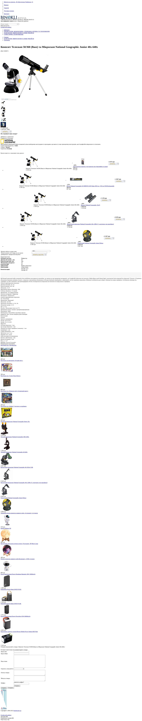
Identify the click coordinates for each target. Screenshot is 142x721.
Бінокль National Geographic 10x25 (90, 205)
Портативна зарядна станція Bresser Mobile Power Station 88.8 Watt (19, 631)
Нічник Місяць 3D (6, 528)
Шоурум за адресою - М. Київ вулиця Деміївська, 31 (18, 2)
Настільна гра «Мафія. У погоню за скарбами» (14, 406)
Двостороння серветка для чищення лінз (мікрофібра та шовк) (90, 166)
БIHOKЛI (6, 30)
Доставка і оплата (9, 11)
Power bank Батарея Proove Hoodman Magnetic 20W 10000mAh (18, 574)
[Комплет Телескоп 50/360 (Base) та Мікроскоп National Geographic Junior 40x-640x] (25, 100)
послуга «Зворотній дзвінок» (15, 21)
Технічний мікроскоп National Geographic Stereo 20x (15, 421)
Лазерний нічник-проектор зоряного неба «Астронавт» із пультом (19, 513)
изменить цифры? (19, 682)
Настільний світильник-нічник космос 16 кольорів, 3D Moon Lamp (19, 543)
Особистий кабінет (6, 27)
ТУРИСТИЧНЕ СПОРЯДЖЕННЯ (13, 34)
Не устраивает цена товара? (9, 133)
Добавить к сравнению (7, 136)
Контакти (6, 14)
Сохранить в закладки (7, 138)
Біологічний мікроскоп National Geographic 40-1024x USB (17, 467)
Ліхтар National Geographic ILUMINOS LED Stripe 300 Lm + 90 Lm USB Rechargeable (90, 186)
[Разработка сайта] (4, 709)
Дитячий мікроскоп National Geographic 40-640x (14, 452)
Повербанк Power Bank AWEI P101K (11, 589)
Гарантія (6, 8)
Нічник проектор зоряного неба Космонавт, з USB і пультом (17, 559)
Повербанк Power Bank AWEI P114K (11, 603)
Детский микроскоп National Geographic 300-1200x (15, 437)
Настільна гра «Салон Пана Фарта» (11, 375)
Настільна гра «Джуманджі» (9, 345)
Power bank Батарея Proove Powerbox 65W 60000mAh (15, 616)
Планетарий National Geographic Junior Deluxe (90, 243)
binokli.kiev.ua (17, 710)
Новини (6, 5)
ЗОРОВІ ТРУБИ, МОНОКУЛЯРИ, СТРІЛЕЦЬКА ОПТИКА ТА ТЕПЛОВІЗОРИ (27, 31)
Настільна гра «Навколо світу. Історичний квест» (14, 391)
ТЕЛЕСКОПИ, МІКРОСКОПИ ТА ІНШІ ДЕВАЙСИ (19, 33)
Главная (6, 37)
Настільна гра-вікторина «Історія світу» (12, 360)
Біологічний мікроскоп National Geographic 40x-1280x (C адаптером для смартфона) (90, 224)
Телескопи (7, 40)
